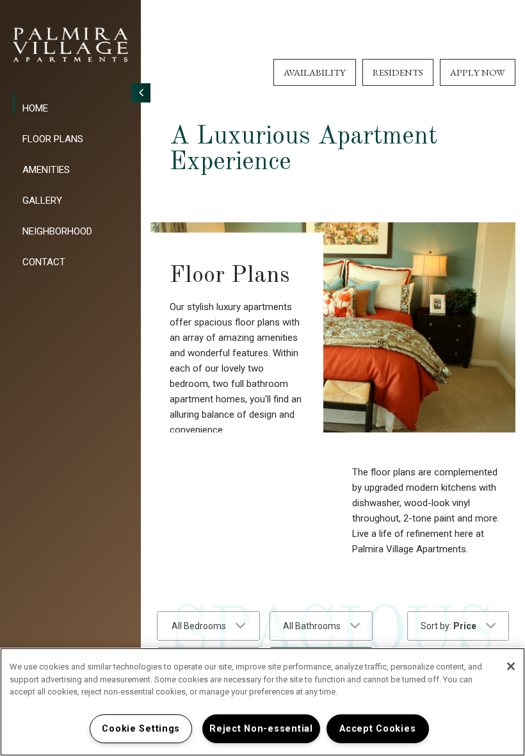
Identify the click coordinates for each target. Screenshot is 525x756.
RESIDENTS (398, 72)
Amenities (46, 170)
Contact (43, 262)
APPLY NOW (477, 72)
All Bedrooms (199, 626)
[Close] (511, 666)
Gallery (42, 200)
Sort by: (448, 626)
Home (35, 108)
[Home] (70, 45)
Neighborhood (57, 231)
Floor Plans (52, 139)
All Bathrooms (312, 626)
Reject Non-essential (260, 728)
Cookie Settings (141, 728)
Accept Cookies (377, 728)
